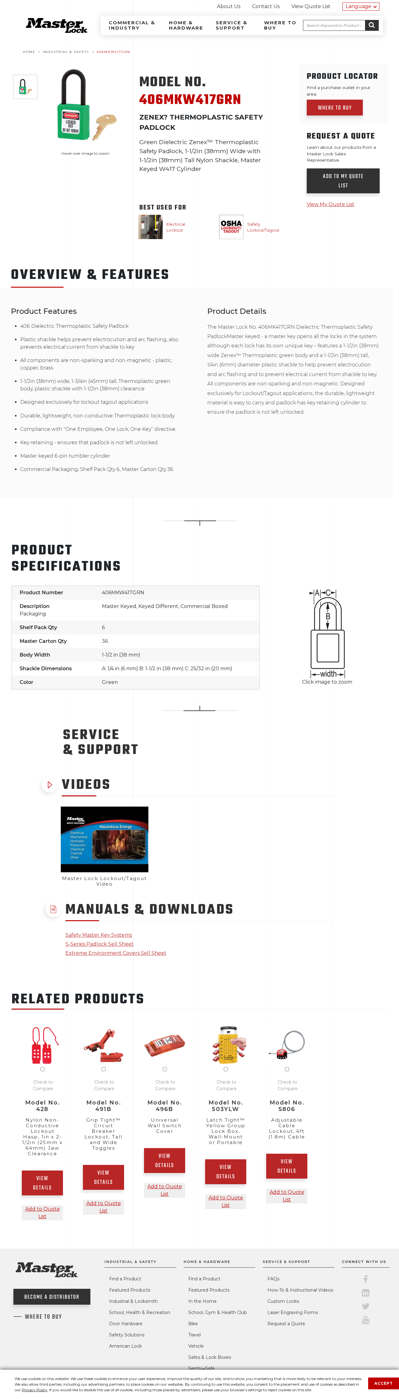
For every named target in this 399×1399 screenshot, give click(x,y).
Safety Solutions (126, 1335)
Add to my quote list (343, 181)
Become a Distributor (51, 1297)
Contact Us (266, 6)
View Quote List (310, 6)
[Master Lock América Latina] (49, 31)
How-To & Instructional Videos (300, 1290)
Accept (383, 1383)
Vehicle (196, 1346)
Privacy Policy (34, 1389)
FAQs (273, 1279)
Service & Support (232, 25)
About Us (228, 6)
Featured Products (129, 1290)
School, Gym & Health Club (217, 1312)
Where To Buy (43, 1317)
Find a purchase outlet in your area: (338, 90)
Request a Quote (286, 1323)
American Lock (125, 1346)
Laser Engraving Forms (292, 1312)
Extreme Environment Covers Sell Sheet (115, 953)
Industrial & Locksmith (133, 1301)
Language (358, 6)
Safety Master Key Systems (98, 935)
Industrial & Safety (130, 1262)
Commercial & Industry (132, 25)
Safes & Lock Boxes (209, 1357)
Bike (193, 1323)
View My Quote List (330, 204)
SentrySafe (201, 1368)
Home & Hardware (186, 25)
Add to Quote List (42, 1212)
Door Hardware (125, 1323)
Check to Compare (43, 1085)
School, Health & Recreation (139, 1312)
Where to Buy (280, 25)
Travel (194, 1335)
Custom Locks (283, 1301)
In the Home (202, 1301)
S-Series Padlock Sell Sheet (99, 944)
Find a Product (125, 1279)
